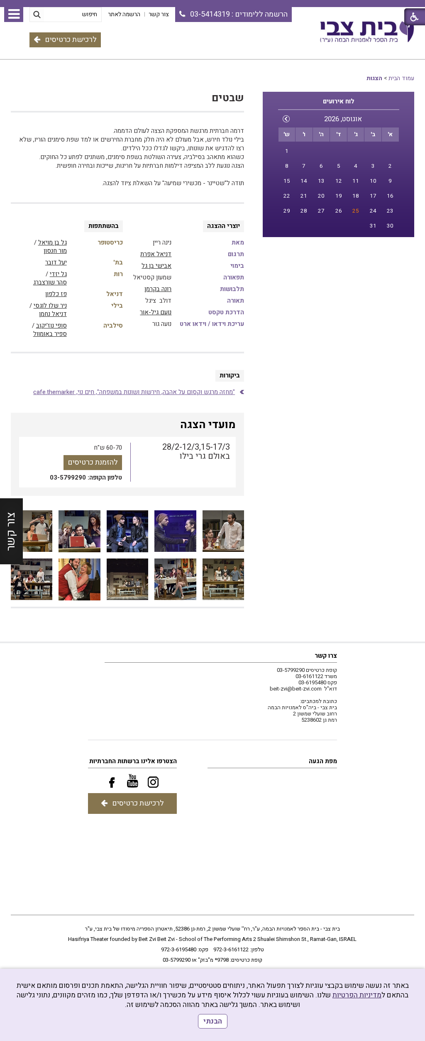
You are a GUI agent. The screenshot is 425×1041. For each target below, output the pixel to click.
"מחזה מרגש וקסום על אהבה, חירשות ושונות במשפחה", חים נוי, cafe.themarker (134, 392)
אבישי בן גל (156, 265)
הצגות (374, 78)
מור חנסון (55, 250)
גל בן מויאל (52, 242)
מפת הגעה (323, 761)
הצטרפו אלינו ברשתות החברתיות (133, 761)
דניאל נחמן (53, 313)
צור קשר (11, 531)
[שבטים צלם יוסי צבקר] (223, 531)
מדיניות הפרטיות (356, 995)
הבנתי (212, 1021)
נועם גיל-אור (155, 312)
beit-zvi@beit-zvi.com (296, 689)
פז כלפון (56, 294)
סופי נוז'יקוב (51, 325)
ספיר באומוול (50, 333)
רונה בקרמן (157, 289)
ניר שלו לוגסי (50, 305)
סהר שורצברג (50, 282)
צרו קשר (326, 655)
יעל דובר (56, 262)
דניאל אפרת (155, 254)
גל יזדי (58, 274)
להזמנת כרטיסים (93, 462)
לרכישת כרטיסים (71, 39)
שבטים (228, 98)
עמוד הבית (401, 78)
